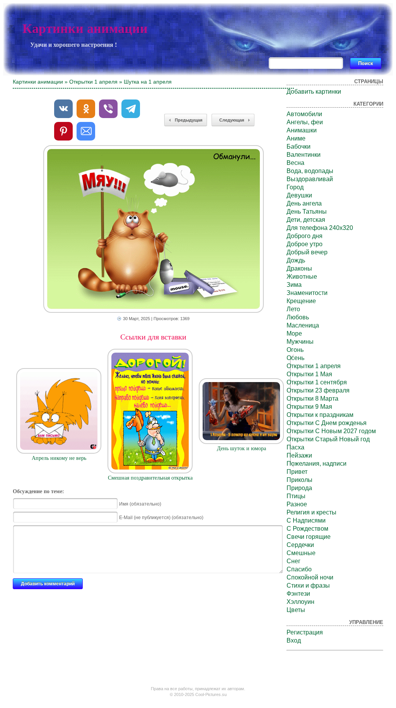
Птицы (296, 496)
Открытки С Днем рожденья (327, 423)
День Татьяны (307, 211)
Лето (293, 309)
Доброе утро (305, 244)
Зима (294, 284)
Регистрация (305, 632)
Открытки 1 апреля (93, 82)
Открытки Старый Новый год (328, 439)
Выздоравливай (310, 179)
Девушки (299, 195)
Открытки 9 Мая (309, 406)
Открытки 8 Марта (312, 398)
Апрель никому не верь (59, 458)
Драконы (299, 268)
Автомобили (304, 114)
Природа (299, 488)
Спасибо (299, 569)
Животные (302, 276)
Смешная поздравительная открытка (150, 478)
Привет (297, 471)
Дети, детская (306, 219)
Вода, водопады (310, 171)
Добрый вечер (307, 252)
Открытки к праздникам (320, 414)
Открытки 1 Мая (309, 374)
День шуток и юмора (241, 448)
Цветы (296, 610)
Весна (295, 162)
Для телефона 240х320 (320, 228)
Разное (297, 504)
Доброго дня (305, 236)
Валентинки (304, 154)
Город (295, 187)
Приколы (299, 480)
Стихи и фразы (308, 585)
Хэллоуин (300, 601)
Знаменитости (307, 293)
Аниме (296, 138)
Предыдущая (188, 120)
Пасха (295, 447)
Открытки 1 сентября (317, 382)
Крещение (301, 301)
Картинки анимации (85, 28)
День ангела (304, 203)
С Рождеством (307, 528)
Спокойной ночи (310, 577)
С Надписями (306, 520)
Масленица (303, 325)
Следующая (231, 120)
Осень (295, 358)
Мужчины (300, 341)
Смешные (301, 553)
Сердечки (300, 545)
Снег (293, 561)
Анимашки (302, 130)
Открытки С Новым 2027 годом (331, 431)
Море (294, 333)
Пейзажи (299, 455)
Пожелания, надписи (316, 463)
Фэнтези (298, 593)
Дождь (296, 260)
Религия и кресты (311, 512)
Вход (294, 640)
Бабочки (299, 146)
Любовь (298, 317)
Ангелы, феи (305, 122)
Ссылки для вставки (153, 337)
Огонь (295, 349)
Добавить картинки (314, 91)
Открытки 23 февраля (318, 390)
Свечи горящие (309, 536)
